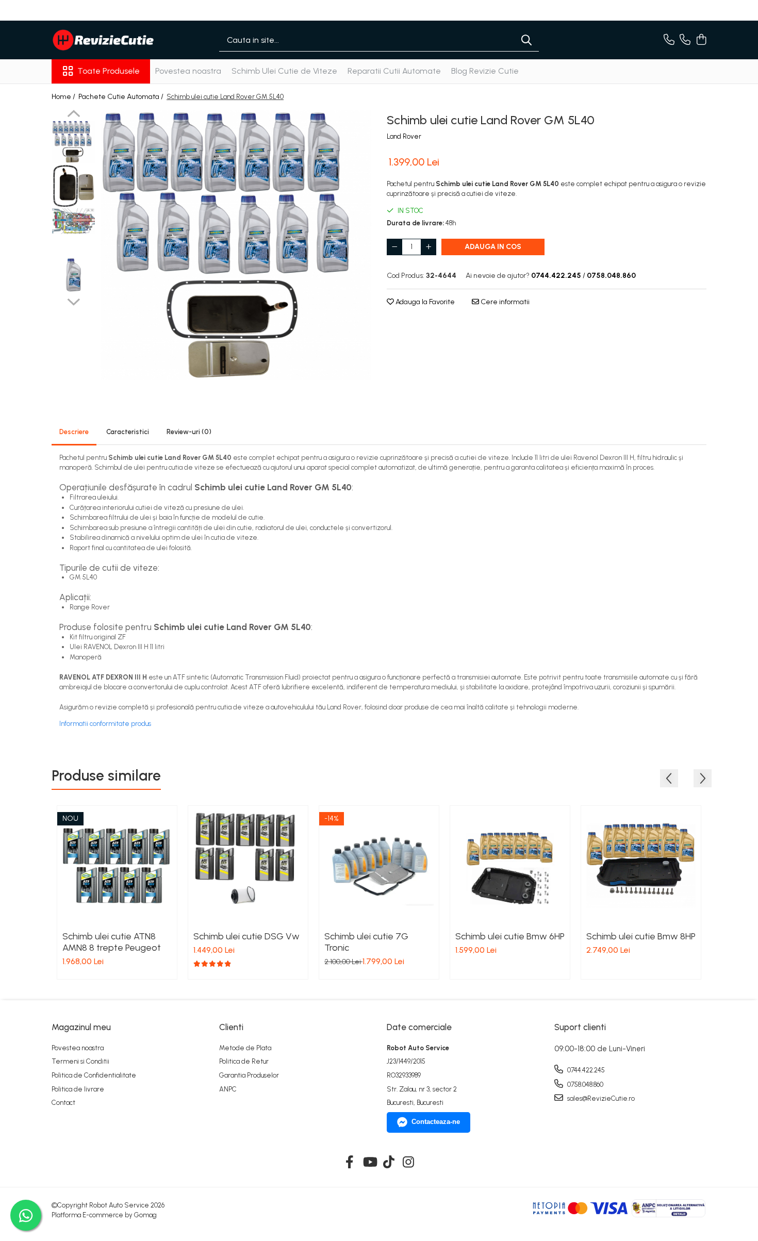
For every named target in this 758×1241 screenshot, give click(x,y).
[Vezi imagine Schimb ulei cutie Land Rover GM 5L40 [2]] (73, 221)
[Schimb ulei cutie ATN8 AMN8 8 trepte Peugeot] (117, 865)
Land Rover (404, 136)
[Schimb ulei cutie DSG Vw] (248, 865)
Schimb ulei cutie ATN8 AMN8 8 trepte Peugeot (111, 942)
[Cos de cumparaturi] (701, 40)
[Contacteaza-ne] (669, 40)
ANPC (228, 1089)
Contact (63, 1102)
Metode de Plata (245, 1048)
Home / (64, 96)
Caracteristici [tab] (127, 432)
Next (73, 300)
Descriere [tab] (74, 432)
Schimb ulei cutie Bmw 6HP (510, 936)
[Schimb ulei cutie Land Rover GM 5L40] (236, 245)
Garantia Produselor (249, 1075)
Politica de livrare (78, 1089)
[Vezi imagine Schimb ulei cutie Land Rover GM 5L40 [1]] (73, 185)
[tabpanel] (236, 245)
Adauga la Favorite (424, 301)
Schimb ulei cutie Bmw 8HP (641, 936)
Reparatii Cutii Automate (394, 71)
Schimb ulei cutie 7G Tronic (366, 942)
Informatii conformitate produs (105, 723)
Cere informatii (504, 301)
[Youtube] (369, 1162)
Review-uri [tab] (189, 432)
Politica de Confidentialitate (94, 1075)
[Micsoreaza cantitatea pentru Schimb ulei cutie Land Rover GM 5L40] (394, 247)
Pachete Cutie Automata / (121, 96)
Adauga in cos (493, 246)
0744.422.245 (585, 1070)
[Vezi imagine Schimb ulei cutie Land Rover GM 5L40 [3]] (73, 273)
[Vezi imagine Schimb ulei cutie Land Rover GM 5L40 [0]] (73, 142)
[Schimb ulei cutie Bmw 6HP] (510, 865)
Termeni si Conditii (80, 1061)
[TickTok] (389, 1162)
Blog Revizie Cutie (485, 71)
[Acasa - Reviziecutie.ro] (103, 40)
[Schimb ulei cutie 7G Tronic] (379, 865)
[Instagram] (409, 1162)
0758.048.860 (584, 1084)
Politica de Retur (244, 1061)
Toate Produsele (108, 71)
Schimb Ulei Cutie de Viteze (284, 71)
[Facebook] (350, 1162)
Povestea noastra (188, 71)
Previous (73, 115)
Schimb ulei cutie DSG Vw (246, 936)
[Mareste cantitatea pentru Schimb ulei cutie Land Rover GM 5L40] (428, 247)
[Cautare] (526, 40)
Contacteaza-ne (435, 1122)
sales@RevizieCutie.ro (600, 1098)
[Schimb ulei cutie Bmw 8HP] (641, 865)
